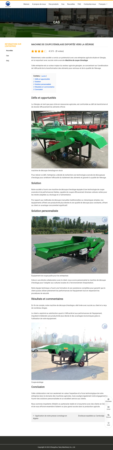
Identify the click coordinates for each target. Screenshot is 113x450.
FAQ (79, 4)
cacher (43, 76)
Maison (26, 4)
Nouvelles (71, 4)
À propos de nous (39, 4)
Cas (62, 4)
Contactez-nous (90, 4)
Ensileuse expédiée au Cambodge (91, 416)
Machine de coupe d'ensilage (76, 60)
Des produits (53, 4)
